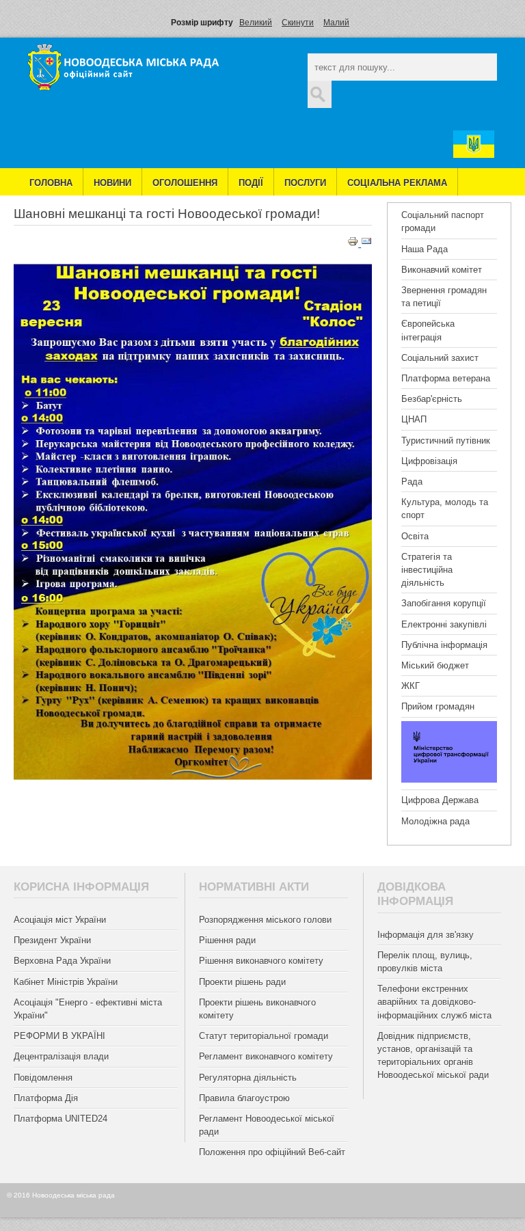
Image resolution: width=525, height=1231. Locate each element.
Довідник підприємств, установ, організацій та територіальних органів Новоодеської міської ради (433, 1056)
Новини (112, 183)
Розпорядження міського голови (265, 920)
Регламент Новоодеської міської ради (266, 1125)
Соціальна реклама (397, 183)
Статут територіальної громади (263, 1036)
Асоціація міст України (60, 920)
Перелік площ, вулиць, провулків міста (424, 961)
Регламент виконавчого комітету (266, 1056)
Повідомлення (43, 1077)
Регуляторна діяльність (248, 1077)
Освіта (415, 536)
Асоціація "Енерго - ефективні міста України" (88, 1008)
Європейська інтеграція (428, 330)
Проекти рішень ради (242, 982)
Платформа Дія (46, 1098)
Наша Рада (424, 249)
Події (251, 183)
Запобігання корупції (443, 603)
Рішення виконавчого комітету (261, 961)
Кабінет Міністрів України (66, 982)
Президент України (52, 940)
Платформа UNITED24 (60, 1118)
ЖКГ (410, 686)
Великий (255, 22)
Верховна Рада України (62, 961)
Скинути (298, 22)
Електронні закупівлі (444, 624)
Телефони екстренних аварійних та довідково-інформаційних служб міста (434, 1002)
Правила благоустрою (244, 1098)
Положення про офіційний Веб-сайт (272, 1152)
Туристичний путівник (445, 440)
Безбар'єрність (431, 399)
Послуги (305, 183)
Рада (411, 481)
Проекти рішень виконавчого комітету (257, 1008)
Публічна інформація (444, 645)
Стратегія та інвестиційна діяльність (427, 570)
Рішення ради (227, 940)
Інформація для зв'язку (425, 935)
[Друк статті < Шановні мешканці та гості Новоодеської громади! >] (354, 244)
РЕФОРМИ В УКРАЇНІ (59, 1036)
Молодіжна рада (435, 821)
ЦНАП (414, 419)
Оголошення (184, 183)
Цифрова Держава (440, 800)
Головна (50, 183)
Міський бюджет (435, 665)
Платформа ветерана (445, 378)
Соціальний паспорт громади (442, 221)
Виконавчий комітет (441, 270)
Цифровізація (429, 461)
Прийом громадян (437, 706)
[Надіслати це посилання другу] (366, 244)
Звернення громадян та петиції (444, 296)
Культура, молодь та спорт (444, 508)
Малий (336, 22)
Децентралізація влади (61, 1056)
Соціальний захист (440, 358)
